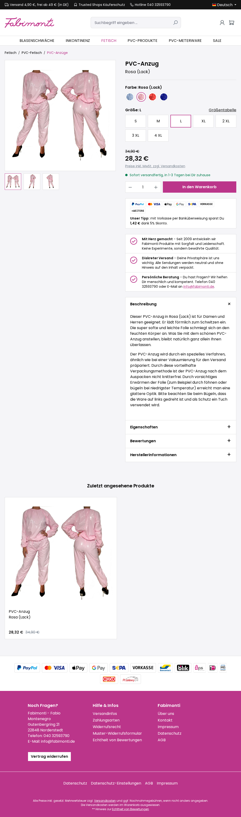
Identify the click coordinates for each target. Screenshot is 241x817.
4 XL (158, 135)
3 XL (135, 135)
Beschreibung (143, 304)
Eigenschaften (144, 427)
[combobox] (130, 22)
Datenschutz (169, 733)
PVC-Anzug (20, 614)
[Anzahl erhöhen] (156, 187)
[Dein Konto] (222, 22)
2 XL (225, 121)
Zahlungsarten (106, 720)
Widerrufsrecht (107, 726)
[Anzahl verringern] (130, 187)
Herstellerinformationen (153, 455)
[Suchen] (175, 22)
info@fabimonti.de (198, 286)
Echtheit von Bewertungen (117, 740)
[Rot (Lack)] (152, 97)
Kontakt (165, 720)
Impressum (168, 726)
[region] (60, 125)
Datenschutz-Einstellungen (116, 783)
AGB (162, 740)
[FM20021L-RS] (60, 115)
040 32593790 (56, 735)
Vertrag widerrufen (49, 756)
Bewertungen (143, 441)
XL (203, 121)
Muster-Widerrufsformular (117, 733)
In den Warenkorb (199, 187)
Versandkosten (105, 801)
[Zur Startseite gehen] (29, 22)
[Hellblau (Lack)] (130, 97)
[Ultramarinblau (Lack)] (164, 97)
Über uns (166, 713)
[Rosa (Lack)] (141, 97)
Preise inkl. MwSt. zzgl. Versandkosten (155, 166)
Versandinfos (105, 713)
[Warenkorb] (231, 22)
